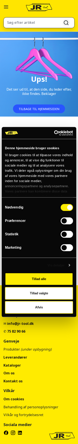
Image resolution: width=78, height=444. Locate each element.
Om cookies (13, 399)
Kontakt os (13, 381)
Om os (9, 373)
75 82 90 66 (16, 331)
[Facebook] (6, 432)
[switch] (67, 220)
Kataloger (12, 365)
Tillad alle (39, 279)
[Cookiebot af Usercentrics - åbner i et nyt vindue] (55, 133)
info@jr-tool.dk (20, 323)
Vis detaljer (56, 265)
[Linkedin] (20, 432)
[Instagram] (13, 432)
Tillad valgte (39, 293)
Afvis (39, 307)
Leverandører (15, 357)
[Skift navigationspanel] (6, 7)
